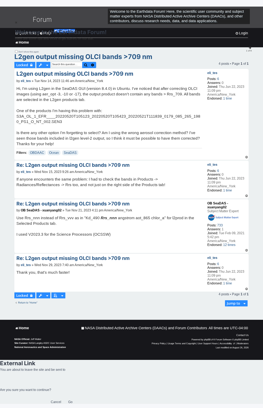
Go (70, 402)
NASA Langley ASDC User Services (47, 343)
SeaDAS (70, 152)
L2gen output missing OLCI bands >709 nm (83, 57)
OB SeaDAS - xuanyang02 (41, 210)
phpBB (207, 339)
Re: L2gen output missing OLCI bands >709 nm (73, 165)
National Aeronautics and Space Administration (40, 347)
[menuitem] (144, 328)
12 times (229, 245)
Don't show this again (28, 52)
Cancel (56, 402)
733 (220, 225)
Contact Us (242, 335)
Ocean (54, 152)
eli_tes (212, 73)
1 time (227, 98)
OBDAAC (37, 152)
